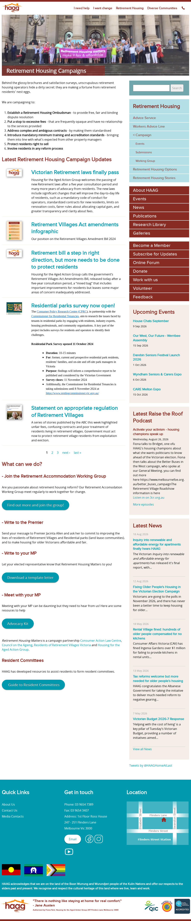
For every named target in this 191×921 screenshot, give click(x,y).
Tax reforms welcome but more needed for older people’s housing (158, 678)
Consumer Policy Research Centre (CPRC (62, 311)
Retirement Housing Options (155, 169)
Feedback (143, 297)
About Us (8, 804)
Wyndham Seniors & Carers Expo (157, 374)
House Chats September (151, 321)
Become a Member (151, 245)
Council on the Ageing (17, 645)
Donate (140, 271)
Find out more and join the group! (35, 505)
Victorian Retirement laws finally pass (75, 172)
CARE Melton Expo (147, 389)
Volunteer (142, 288)
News (138, 207)
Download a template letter (30, 577)
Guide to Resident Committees (33, 684)
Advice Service (144, 118)
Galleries (141, 233)
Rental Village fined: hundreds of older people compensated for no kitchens (157, 633)
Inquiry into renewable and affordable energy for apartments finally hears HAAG (157, 544)
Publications (144, 216)
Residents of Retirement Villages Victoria (63, 645)
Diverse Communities (162, 8)
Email (72, 839)
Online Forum (146, 262)
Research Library (149, 224)
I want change (102, 8)
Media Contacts (13, 816)
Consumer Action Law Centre (100, 640)
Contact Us (9, 810)
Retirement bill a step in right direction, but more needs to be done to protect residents (75, 260)
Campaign (143, 135)
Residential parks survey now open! (73, 305)
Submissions (144, 152)
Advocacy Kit (17, 623)
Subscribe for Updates (155, 254)
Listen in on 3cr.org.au (148, 497)
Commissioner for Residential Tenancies (55, 316)
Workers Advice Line (149, 126)
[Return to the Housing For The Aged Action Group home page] (12, 12)
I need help (82, 8)
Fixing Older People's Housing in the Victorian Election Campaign (157, 589)
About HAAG (145, 190)
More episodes (143, 504)
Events (140, 144)
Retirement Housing (130, 8)
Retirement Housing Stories (154, 178)
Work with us (145, 280)
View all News (142, 749)
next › (66, 453)
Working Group (145, 161)
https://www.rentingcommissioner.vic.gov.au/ (72, 393)
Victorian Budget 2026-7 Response (158, 719)
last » (77, 453)
